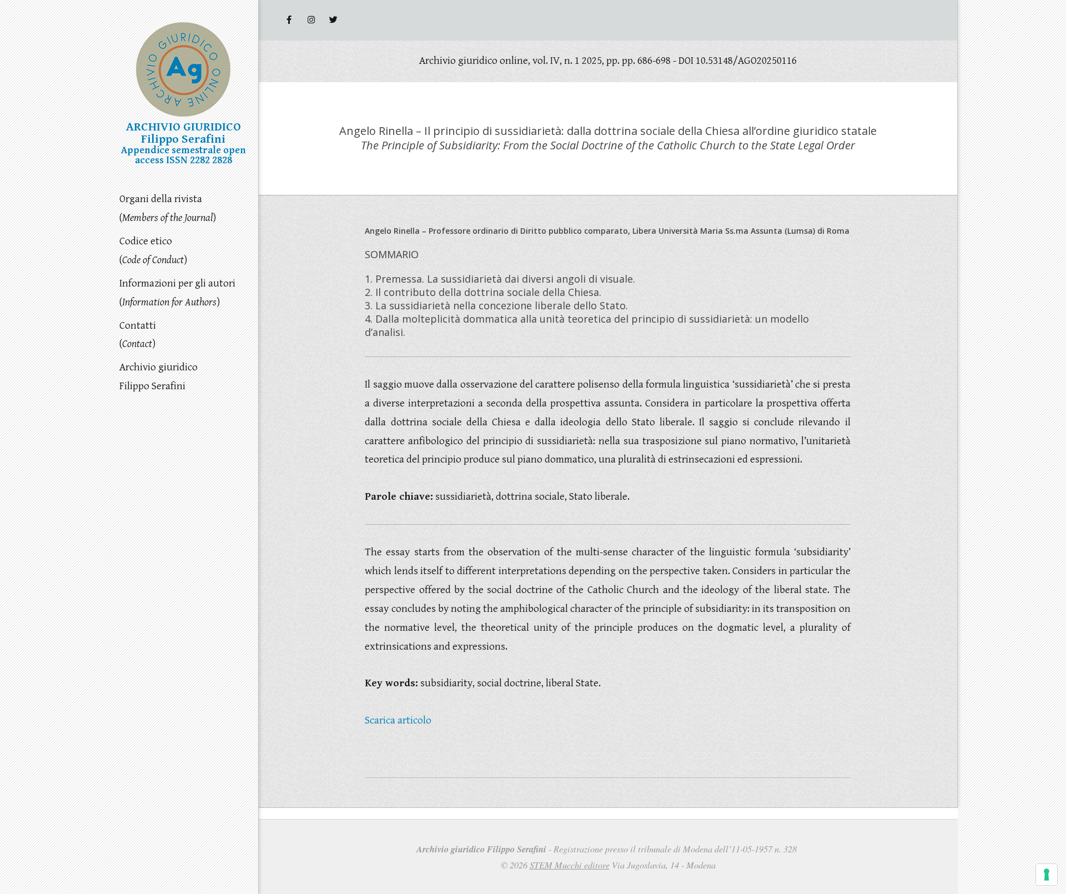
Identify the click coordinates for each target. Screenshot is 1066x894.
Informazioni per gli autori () (177, 292)
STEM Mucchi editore (570, 865)
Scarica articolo (398, 720)
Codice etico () (153, 250)
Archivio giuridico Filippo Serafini (158, 376)
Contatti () (137, 334)
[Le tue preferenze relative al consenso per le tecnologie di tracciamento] (1046, 874)
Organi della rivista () (167, 208)
